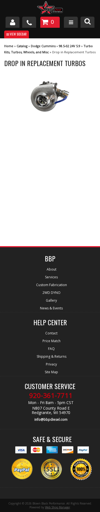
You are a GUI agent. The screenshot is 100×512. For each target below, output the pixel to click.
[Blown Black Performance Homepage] (50, 9)
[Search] (87, 22)
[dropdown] (71, 22)
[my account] (12, 22)
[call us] (29, 22)
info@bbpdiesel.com (51, 419)
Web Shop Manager (57, 507)
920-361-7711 (50, 395)
